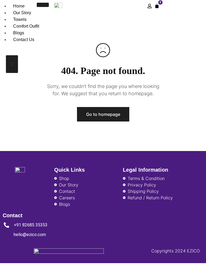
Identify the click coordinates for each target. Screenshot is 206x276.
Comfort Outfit (26, 26)
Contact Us (23, 39)
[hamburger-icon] (43, 5)
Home (19, 6)
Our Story (22, 12)
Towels (20, 19)
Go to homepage (103, 114)
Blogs (18, 33)
